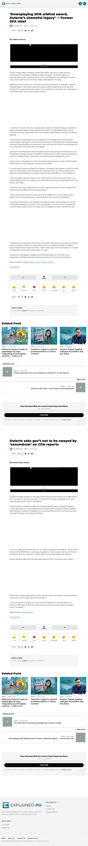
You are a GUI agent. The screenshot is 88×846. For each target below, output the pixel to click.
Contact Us (50, 809)
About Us (11, 838)
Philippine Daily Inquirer (31, 262)
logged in (25, 311)
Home (4, 838)
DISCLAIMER (14, 617)
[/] (80, 3)
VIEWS (16, 720)
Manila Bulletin (48, 262)
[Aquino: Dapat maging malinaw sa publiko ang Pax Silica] (73, 336)
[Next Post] (80, 387)
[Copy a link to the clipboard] (32, 30)
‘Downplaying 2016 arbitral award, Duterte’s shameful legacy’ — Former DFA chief (41, 738)
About (48, 806)
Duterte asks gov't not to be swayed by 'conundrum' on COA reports (41, 373)
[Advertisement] (44, 110)
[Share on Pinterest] (25, 30)
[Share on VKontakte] (28, 30)
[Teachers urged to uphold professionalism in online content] (44, 336)
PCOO (44, 490)
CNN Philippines (44, 66)
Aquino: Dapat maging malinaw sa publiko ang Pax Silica (71, 351)
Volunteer (6, 825)
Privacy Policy (66, 419)
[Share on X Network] (22, 30)
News (26, 26)
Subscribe (6, 828)
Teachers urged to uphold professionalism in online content (44, 351)
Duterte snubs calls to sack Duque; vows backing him (52, 388)
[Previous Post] (7, 372)
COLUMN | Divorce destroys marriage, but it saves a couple (37, 723)
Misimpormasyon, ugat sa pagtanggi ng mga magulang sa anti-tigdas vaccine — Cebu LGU (14, 352)
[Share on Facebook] (19, 30)
